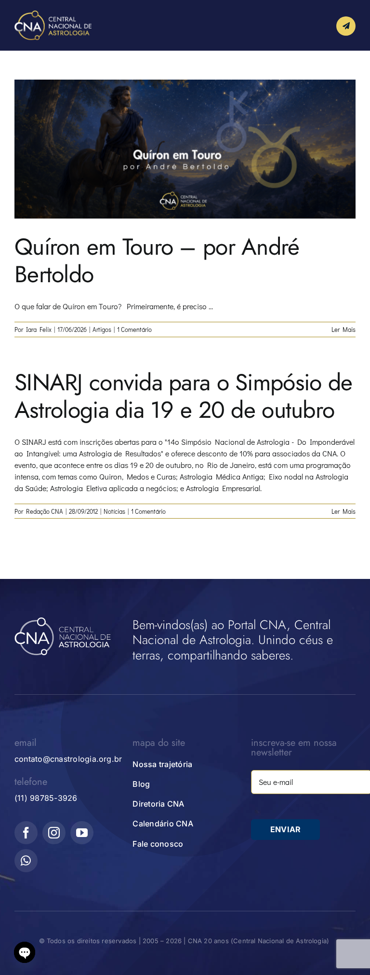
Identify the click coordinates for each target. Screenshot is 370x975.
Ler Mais (343, 329)
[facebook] (26, 832)
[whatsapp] (26, 860)
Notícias (114, 511)
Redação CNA (44, 511)
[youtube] (81, 832)
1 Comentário (134, 329)
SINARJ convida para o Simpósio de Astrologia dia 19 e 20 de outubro (183, 396)
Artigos (101, 329)
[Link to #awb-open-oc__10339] (346, 26)
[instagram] (54, 832)
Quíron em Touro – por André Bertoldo (157, 260)
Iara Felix (39, 329)
